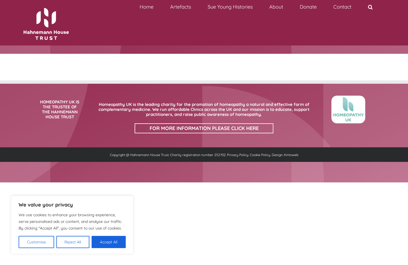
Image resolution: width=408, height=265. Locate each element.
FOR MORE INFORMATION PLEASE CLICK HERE (204, 128)
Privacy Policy (237, 155)
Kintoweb (291, 155)
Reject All (72, 241)
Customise (36, 241)
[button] (370, 7)
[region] (72, 225)
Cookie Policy (260, 155)
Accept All (108, 241)
